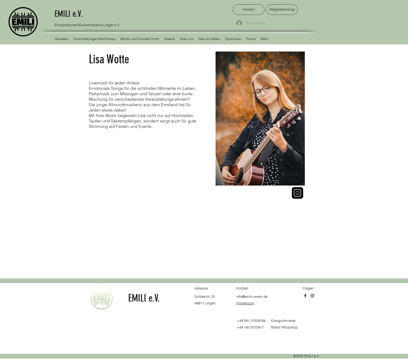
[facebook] (305, 295)
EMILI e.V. (69, 14)
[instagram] (312, 295)
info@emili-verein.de (251, 296)
